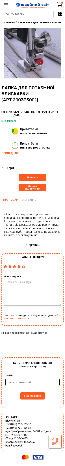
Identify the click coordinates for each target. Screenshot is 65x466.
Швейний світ (13, 420)
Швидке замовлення (32, 187)
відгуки (27, 199)
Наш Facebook (13, 445)
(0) (35, 199)
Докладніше (10, 153)
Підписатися (32, 395)
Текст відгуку (12, 276)
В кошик (32, 177)
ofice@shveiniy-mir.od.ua (20, 442)
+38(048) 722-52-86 (18, 428)
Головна (9, 22)
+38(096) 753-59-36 (18, 424)
